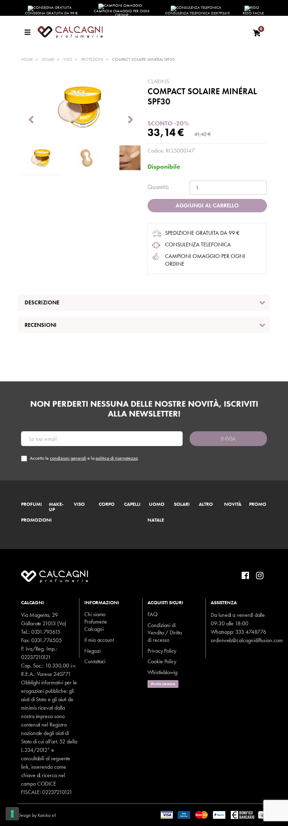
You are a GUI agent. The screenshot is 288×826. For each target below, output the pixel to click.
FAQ (153, 614)
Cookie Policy (162, 661)
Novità (232, 504)
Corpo (106, 504)
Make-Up (56, 507)
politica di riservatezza (117, 458)
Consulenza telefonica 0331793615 (197, 13)
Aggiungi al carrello (207, 205)
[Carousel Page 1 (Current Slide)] (41, 158)
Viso (79, 504)
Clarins (158, 81)
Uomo (156, 504)
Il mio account (99, 640)
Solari (182, 504)
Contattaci (94, 661)
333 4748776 (250, 631)
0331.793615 (45, 631)
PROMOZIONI (36, 520)
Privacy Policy (162, 650)
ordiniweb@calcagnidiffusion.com (247, 640)
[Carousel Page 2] (86, 158)
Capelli (132, 504)
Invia (228, 438)
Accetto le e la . (84, 458)
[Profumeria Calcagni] (142, 32)
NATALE (156, 520)
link (24, 766)
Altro (206, 504)
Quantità (158, 187)
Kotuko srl (47, 815)
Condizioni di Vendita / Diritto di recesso (165, 632)
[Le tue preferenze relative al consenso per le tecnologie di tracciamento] (12, 813)
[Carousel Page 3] (132, 158)
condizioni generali (68, 458)
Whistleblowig (162, 672)
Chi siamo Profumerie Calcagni (95, 622)
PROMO (257, 504)
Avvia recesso (163, 683)
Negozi (92, 650)
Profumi (31, 504)
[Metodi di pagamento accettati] (215, 814)
